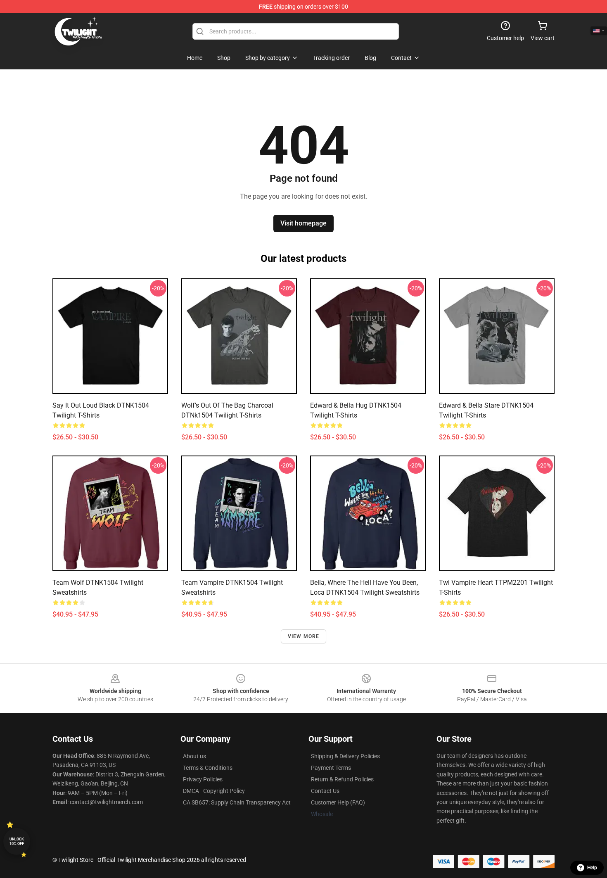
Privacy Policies (203, 779)
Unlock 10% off (16, 841)
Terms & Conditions (207, 767)
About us (194, 756)
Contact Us (325, 791)
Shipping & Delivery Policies (345, 756)
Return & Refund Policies (342, 779)
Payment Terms (331, 767)
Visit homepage (303, 223)
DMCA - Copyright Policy (214, 791)
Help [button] (592, 868)
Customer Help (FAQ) (338, 802)
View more (304, 636)
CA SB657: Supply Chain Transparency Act (237, 802)
